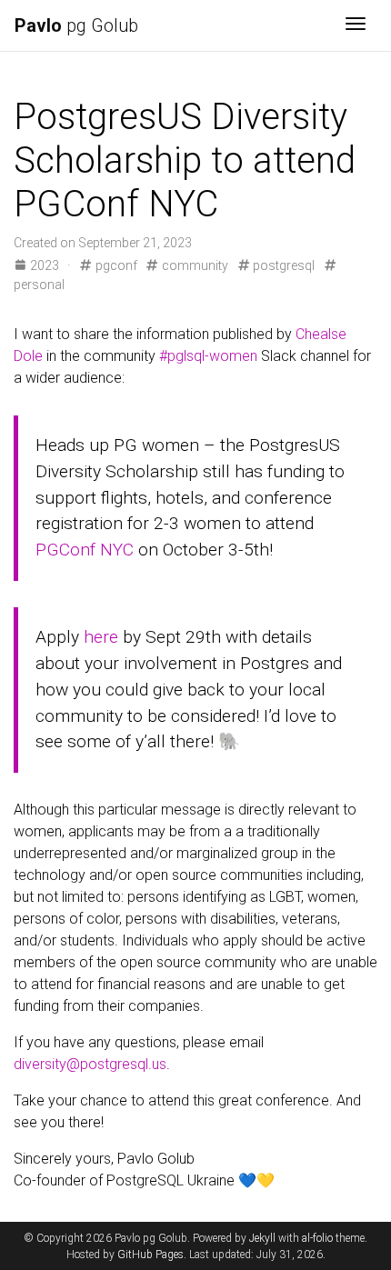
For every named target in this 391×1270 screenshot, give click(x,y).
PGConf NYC (84, 549)
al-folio (317, 1238)
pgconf (114, 265)
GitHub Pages (150, 1254)
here (101, 636)
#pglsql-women (208, 356)
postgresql (282, 265)
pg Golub (76, 25)
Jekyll (262, 1238)
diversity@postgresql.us (90, 1064)
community (193, 265)
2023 (44, 265)
